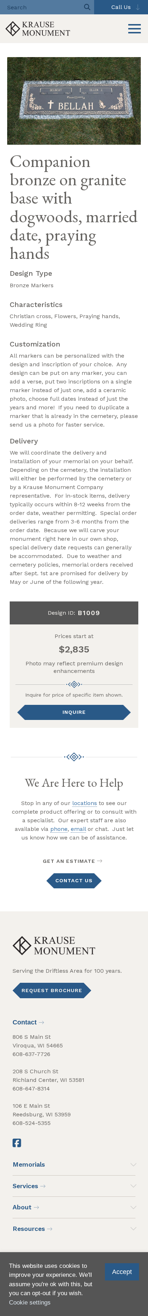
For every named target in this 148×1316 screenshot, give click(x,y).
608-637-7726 (31, 1054)
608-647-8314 (31, 1088)
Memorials (29, 1164)
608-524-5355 (32, 1123)
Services (25, 1186)
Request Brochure (52, 990)
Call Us (121, 7)
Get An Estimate (69, 861)
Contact (25, 1022)
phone (59, 829)
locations (84, 803)
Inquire (74, 712)
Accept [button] (122, 1271)
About (22, 1207)
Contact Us (74, 880)
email (78, 829)
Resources (29, 1228)
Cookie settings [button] (30, 1302)
